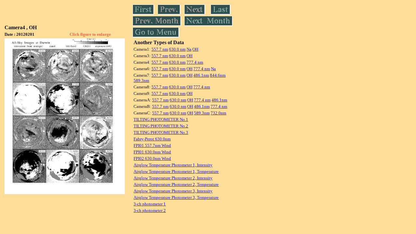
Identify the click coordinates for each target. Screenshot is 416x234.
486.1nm (201, 75)
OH (195, 49)
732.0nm (218, 112)
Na (189, 49)
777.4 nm (195, 62)
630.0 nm (177, 49)
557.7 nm (159, 49)
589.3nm (141, 80)
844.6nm (218, 75)
